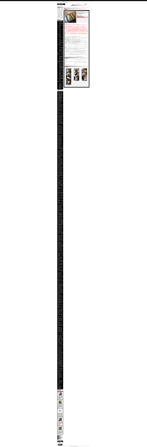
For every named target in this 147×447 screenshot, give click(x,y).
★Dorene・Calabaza (60, 135)
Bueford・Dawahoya (60, 159)
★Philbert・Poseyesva (60, 202)
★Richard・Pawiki (60, 209)
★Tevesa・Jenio (59, 369)
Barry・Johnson (59, 103)
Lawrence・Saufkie (60, 160)
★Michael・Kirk (60, 120)
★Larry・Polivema (60, 215)
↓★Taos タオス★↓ (60, 137)
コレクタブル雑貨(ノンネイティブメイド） (61, 76)
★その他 (60, 39)
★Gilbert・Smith (60, 374)
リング (60, 27)
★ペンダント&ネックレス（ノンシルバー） (61, 50)
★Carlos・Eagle (59, 147)
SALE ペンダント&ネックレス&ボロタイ (61, 23)
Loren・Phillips (59, 181)
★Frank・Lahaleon (60, 257)
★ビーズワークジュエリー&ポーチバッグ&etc (61, 57)
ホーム (64, 7)
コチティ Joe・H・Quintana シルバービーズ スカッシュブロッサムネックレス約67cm (60, 431)
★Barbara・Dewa (60, 295)
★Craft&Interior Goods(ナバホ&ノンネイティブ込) (60, 62)
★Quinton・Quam (60, 313)
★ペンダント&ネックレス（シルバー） (61, 48)
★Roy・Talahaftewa (60, 194)
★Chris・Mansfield (60, 256)
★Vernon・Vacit (60, 350)
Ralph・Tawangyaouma (60, 150)
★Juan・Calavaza (60, 273)
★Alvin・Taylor (59, 230)
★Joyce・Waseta (60, 348)
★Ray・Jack (59, 372)
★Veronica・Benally (60, 370)
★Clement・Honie (60, 258)
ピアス (60, 30)
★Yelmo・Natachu (60, 342)
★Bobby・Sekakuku (60, 197)
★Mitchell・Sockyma (60, 219)
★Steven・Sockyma (60, 218)
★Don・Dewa (59, 294)
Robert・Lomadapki (60, 162)
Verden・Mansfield (60, 174)
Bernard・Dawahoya (60, 158)
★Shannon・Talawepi (60, 252)
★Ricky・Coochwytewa (60, 232)
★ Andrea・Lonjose (60, 319)
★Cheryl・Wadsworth (60, 221)
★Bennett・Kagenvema (60, 180)
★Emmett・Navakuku (60, 244)
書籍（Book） (59, 387)
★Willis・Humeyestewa (60, 246)
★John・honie (59, 259)
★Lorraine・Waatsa (60, 291)
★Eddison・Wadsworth (60, 220)
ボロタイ (60, 31)
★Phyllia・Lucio (60, 349)
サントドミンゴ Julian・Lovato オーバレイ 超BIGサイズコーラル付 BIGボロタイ (60, 397)
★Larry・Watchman (60, 368)
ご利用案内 (73, 4)
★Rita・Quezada (60, 376)
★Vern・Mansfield (60, 228)
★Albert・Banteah (60, 298)
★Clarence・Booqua (60, 347)
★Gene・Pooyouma (60, 266)
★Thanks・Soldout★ (60, 388)
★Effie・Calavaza (60, 279)
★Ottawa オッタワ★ (60, 146)
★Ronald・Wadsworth (60, 222)
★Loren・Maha (59, 212)
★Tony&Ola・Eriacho (60, 309)
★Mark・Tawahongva (60, 216)
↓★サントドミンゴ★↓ (60, 121)
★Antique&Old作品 (60, 122)
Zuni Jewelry (59, 34)
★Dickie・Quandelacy (60, 284)
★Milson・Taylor (60, 229)
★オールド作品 (59, 272)
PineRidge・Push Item (60, 93)
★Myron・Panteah (60, 283)
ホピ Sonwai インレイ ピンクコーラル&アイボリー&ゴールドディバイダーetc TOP (60, 423)
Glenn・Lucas (59, 157)
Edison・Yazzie (59, 371)
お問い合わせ (76, 4)
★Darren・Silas (59, 217)
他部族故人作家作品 (60, 94)
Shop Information (60, 438)
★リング (60, 35)
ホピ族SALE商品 (60, 96)
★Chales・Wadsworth (60, 223)
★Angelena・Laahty (60, 341)
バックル (60, 32)
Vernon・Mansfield (60, 173)
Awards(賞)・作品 (60, 95)
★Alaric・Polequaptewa (60, 245)
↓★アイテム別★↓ (60, 377)
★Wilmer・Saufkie (60, 161)
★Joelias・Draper (60, 375)
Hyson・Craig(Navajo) (60, 365)
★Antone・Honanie (60, 231)
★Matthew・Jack (60, 373)
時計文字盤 (60, 85)
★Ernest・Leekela (60, 343)
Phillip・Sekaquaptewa (60, 163)
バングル (60, 28)
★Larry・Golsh (59, 112)
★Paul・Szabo (59, 102)
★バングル (60, 36)
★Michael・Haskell (60, 101)
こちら (61, 17)
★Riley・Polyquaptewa (60, 260)
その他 (60, 33)
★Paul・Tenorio (59, 136)
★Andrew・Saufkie (60, 208)
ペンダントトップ (61, 29)
